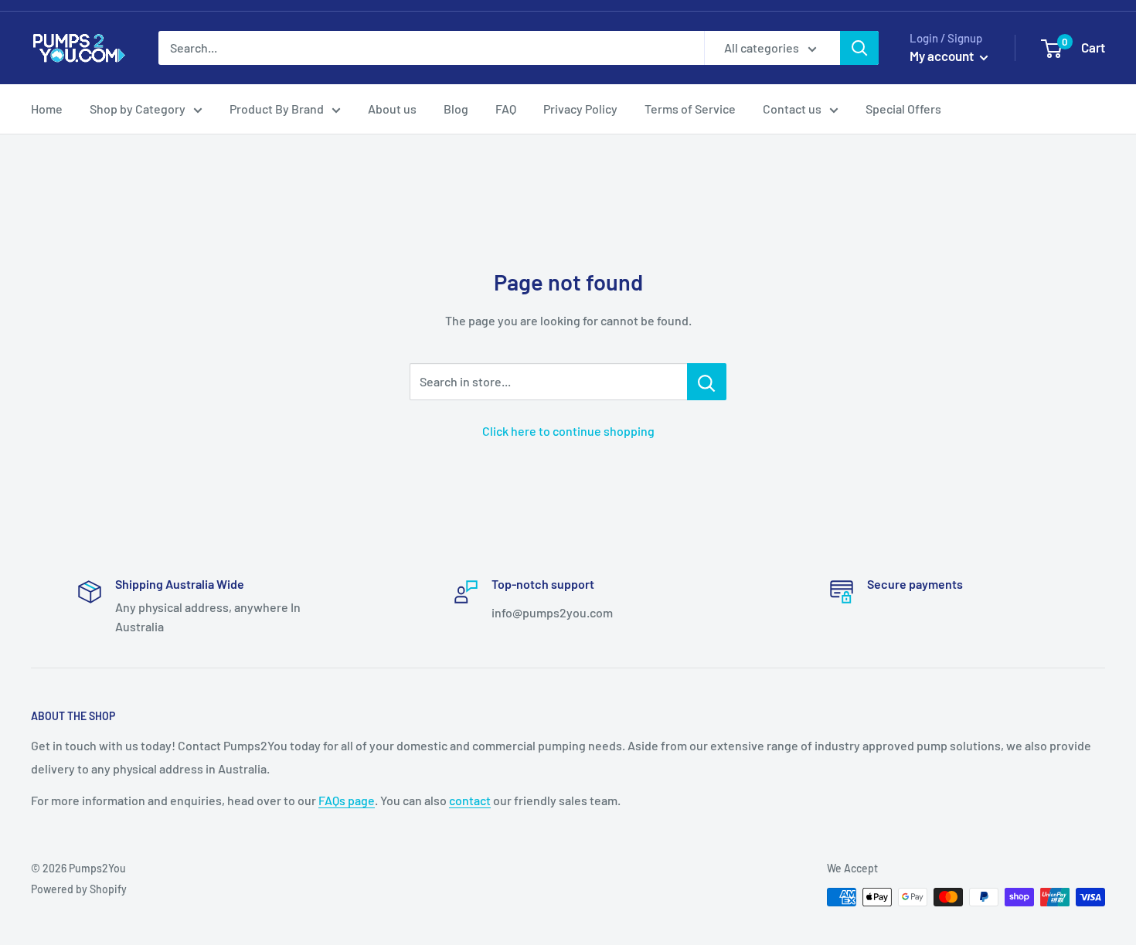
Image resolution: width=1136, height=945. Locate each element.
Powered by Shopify (79, 889)
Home (47, 108)
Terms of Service (690, 108)
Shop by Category (137, 108)
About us (392, 108)
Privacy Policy (580, 108)
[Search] (859, 48)
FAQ (505, 108)
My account (943, 55)
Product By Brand (277, 108)
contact (470, 800)
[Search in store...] (706, 381)
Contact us (792, 108)
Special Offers (903, 108)
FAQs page (346, 800)
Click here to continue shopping (568, 430)
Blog (456, 108)
